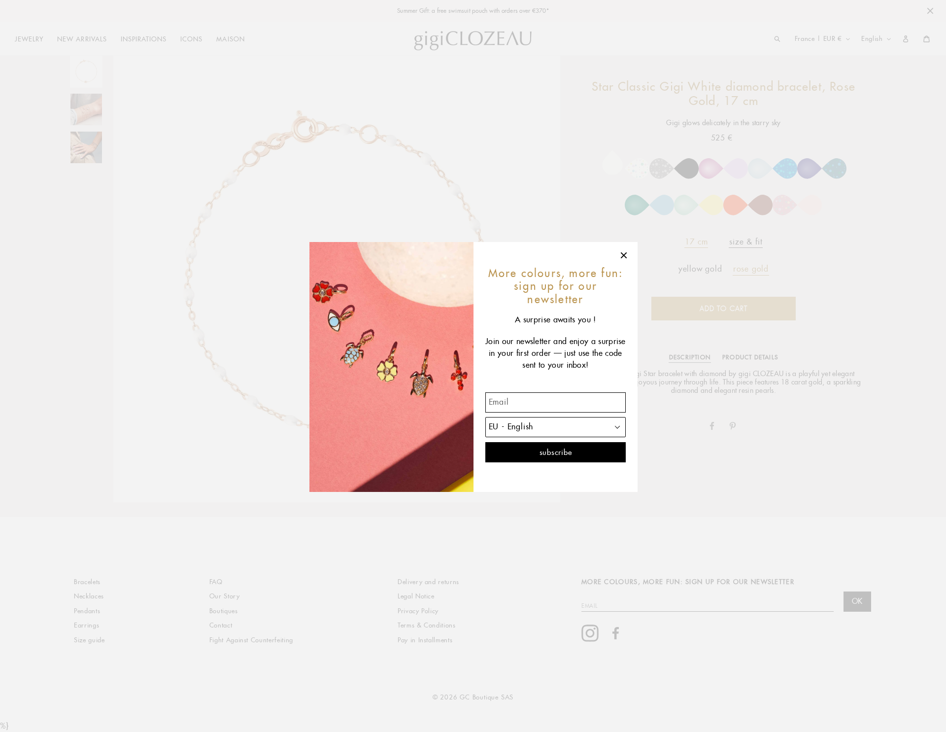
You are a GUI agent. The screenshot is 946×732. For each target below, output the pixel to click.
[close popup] (624, 255)
